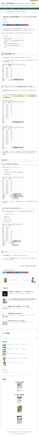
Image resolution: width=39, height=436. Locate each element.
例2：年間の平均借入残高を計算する (11, 45)
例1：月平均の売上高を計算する (10, 43)
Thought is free (25, 433)
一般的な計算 (22, 265)
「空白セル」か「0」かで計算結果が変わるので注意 (13, 40)
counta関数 (30, 265)
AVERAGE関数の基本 (8, 38)
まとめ (5, 47)
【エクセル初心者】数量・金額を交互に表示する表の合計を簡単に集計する (22, 299)
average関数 (34, 265)
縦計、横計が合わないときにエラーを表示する (16, 320)
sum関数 (26, 265)
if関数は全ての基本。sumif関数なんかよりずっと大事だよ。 (19, 306)
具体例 (5, 42)
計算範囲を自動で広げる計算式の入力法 (15, 313)
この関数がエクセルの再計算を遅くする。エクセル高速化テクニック (20, 291)
